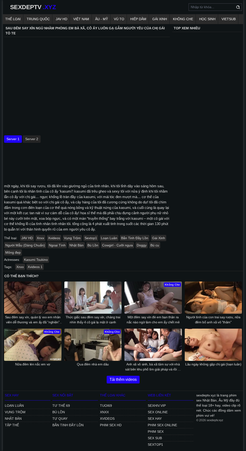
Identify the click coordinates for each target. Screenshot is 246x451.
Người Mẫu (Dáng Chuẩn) (25, 245)
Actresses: (12, 260)
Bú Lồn (92, 245)
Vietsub (228, 19)
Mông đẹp (13, 252)
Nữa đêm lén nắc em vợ (32, 364)
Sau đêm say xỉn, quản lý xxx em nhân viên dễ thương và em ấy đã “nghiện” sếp (33, 320)
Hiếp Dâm (138, 19)
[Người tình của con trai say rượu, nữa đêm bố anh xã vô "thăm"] (213, 298)
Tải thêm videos (123, 379)
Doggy (142, 245)
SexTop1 (155, 444)
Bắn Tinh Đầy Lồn (134, 238)
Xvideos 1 (35, 267)
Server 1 (12, 139)
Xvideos (54, 238)
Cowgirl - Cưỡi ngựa (117, 245)
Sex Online (158, 412)
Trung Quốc (38, 19)
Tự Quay (60, 418)
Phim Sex (156, 431)
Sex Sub (155, 438)
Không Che (183, 19)
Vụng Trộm (72, 238)
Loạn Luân (109, 238)
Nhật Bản (76, 245)
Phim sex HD (111, 425)
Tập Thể (12, 425)
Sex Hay (155, 418)
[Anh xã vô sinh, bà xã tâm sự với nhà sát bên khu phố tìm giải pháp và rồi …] (153, 345)
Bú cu (154, 245)
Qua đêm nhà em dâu (93, 364)
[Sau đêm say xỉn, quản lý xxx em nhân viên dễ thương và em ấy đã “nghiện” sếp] (33, 298)
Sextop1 (91, 238)
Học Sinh (207, 19)
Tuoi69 (106, 405)
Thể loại (13, 19)
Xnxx (40, 238)
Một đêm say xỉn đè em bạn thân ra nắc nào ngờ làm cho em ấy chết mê (153, 319)
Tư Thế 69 (61, 405)
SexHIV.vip (157, 405)
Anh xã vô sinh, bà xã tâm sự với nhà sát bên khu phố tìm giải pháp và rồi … (153, 366)
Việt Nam (81, 19)
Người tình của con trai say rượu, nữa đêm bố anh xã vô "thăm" (213, 319)
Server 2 (31, 139)
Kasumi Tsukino (36, 260)
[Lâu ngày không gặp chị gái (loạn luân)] (213, 345)
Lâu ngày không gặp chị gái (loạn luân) (213, 364)
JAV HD (61, 19)
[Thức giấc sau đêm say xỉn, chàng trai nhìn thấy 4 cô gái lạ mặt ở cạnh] (93, 298)
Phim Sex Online (162, 425)
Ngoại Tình (57, 245)
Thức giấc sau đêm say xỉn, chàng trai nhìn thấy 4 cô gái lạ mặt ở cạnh (93, 319)
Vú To (119, 19)
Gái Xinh (159, 19)
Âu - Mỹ (101, 19)
